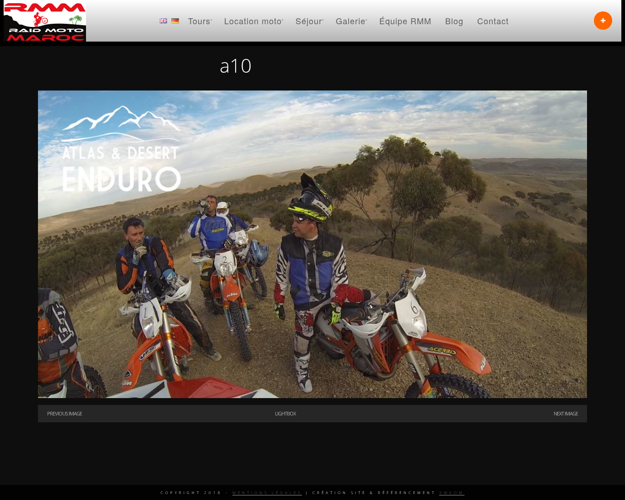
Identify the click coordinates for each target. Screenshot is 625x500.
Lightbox (285, 413)
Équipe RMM (405, 21)
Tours (199, 21)
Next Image (566, 413)
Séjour (309, 21)
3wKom (451, 492)
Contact (493, 21)
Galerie (351, 21)
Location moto (253, 21)
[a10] (312, 396)
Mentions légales (267, 492)
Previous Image (64, 413)
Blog (454, 21)
